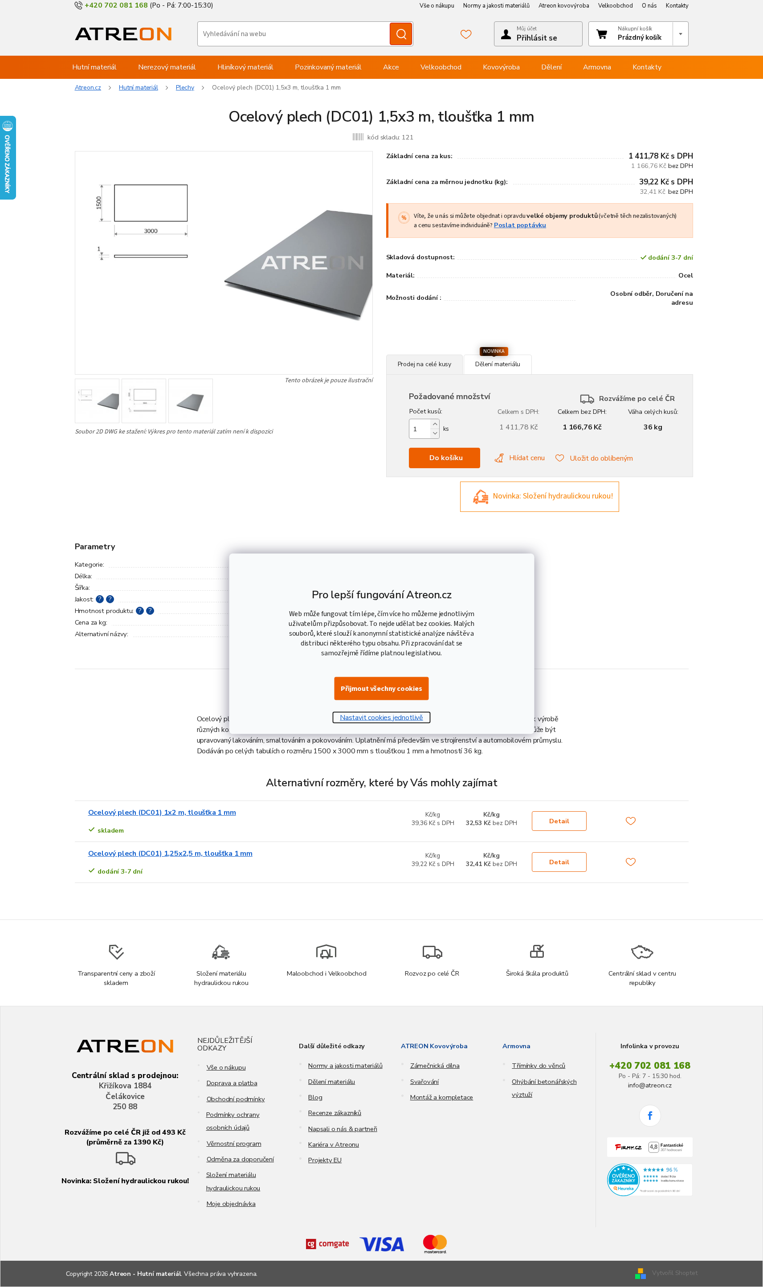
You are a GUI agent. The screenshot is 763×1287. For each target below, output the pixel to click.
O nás (649, 6)
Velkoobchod (615, 6)
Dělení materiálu (331, 1081)
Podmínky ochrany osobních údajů (233, 1121)
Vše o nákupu (437, 6)
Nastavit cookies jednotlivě (381, 717)
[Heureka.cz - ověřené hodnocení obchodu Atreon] (650, 1180)
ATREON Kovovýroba (434, 1046)
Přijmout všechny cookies (381, 688)
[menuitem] (94, 67)
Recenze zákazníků (334, 1112)
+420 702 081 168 (649, 1065)
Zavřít (435, 350)
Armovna (516, 1046)
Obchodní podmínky (236, 1099)
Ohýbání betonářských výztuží (544, 1088)
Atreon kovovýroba (564, 6)
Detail (559, 821)
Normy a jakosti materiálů (496, 6)
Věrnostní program (234, 1143)
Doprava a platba (232, 1083)
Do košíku (446, 458)
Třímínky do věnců (538, 1065)
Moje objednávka (231, 1203)
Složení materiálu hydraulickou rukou (233, 1181)
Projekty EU (325, 1160)
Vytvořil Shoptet (674, 1273)
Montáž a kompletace (441, 1097)
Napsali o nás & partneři (342, 1128)
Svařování (424, 1081)
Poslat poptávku (520, 225)
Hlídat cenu (527, 458)
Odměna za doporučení (240, 1159)
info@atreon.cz (649, 1085)
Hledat (401, 34)
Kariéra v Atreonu (333, 1144)
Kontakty (677, 6)
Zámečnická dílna (435, 1065)
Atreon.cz (88, 87)
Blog (315, 1097)
